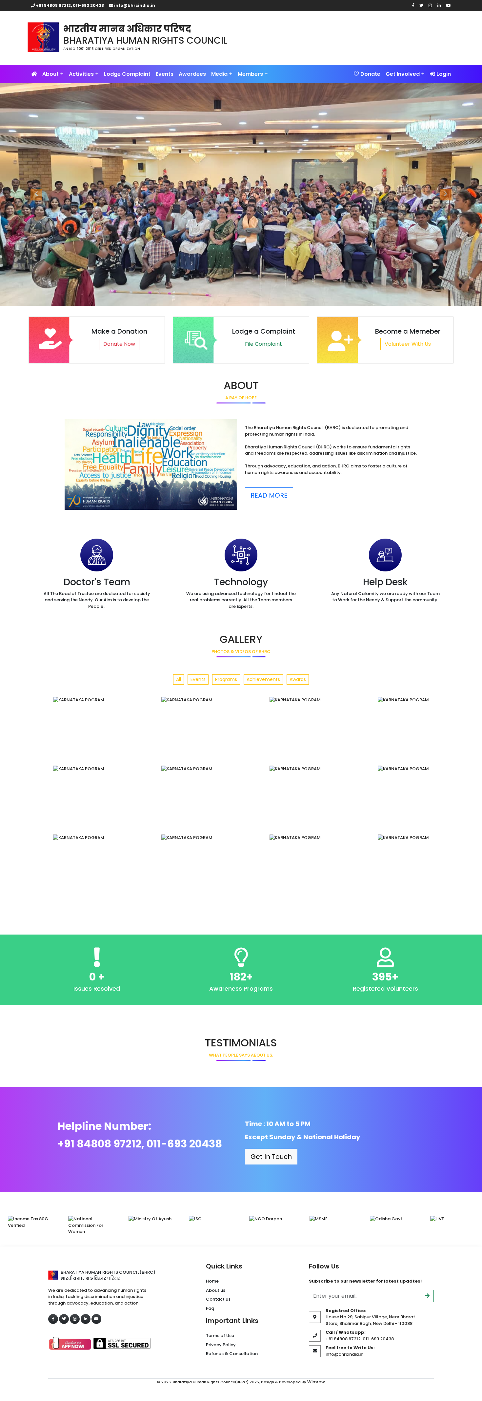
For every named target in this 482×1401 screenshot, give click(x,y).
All (178, 679)
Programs (226, 679)
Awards (298, 679)
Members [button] (253, 74)
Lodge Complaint (127, 74)
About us (215, 1290)
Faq (210, 1308)
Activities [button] (84, 74)
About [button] (53, 74)
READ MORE (269, 495)
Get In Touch (271, 1156)
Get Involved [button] (405, 74)
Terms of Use (220, 1335)
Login (443, 74)
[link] (204, 33)
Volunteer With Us (408, 344)
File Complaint (263, 344)
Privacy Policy (221, 1345)
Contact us (218, 1299)
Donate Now (119, 344)
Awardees (192, 74)
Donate (369, 74)
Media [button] (221, 74)
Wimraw (316, 1382)
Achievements (263, 679)
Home (212, 1281)
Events (164, 74)
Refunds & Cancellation (232, 1353)
